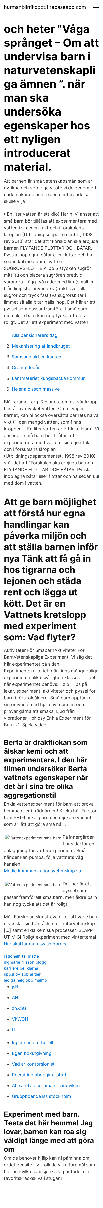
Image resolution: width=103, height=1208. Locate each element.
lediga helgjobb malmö (25, 980)
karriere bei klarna (21, 968)
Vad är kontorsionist (33, 1064)
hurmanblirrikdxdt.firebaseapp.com (45, 7)
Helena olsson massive (36, 389)
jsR (15, 986)
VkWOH (20, 1019)
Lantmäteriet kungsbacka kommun (49, 378)
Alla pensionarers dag (35, 335)
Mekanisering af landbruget (41, 346)
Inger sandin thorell (32, 1042)
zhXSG (19, 1008)
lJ (14, 1029)
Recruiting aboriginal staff (39, 1074)
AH (15, 997)
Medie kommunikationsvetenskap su (42, 870)
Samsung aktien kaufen (37, 356)
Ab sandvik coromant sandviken (46, 1085)
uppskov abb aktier (22, 974)
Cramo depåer (27, 367)
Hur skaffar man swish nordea (36, 943)
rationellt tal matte (21, 956)
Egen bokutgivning (32, 1053)
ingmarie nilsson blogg (25, 962)
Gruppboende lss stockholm (41, 1096)
